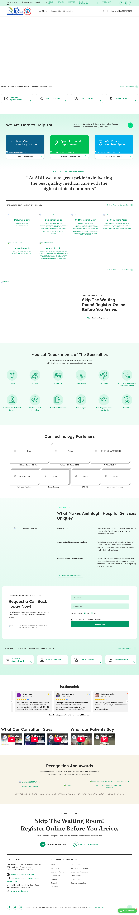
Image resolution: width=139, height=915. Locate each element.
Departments (76, 864)
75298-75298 (127, 11)
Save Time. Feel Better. (92, 295)
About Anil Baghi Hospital (61, 11)
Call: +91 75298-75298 (89, 844)
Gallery (61, 2)
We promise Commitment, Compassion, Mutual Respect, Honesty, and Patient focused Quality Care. (96, 125)
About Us (50, 3)
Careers (54, 879)
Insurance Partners (58, 872)
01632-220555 (20, 878)
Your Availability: (76, 613)
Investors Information (84, 3)
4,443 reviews (84, 715)
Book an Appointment (101, 318)
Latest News (76, 876)
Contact (71, 2)
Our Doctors (55, 868)
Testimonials (55, 876)
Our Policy (54, 887)
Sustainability (105, 2)
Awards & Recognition (79, 868)
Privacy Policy (76, 879)
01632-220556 (33, 878)
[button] (127, 701)
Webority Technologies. (96, 907)
